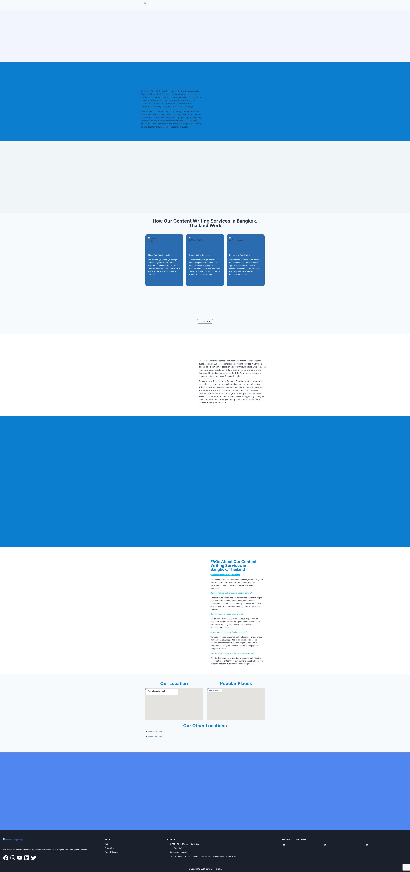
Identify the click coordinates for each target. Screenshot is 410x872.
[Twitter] (33, 857)
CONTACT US (242, 4)
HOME (167, 4)
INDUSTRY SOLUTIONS (214, 4)
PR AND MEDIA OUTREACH (193, 4)
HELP (107, 839)
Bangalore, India (155, 731)
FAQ (256, 4)
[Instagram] (12, 857)
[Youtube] (19, 857)
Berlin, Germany (155, 736)
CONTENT (176, 4)
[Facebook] (6, 857)
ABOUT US (230, 4)
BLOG (251, 4)
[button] (176, 4)
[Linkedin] (26, 857)
